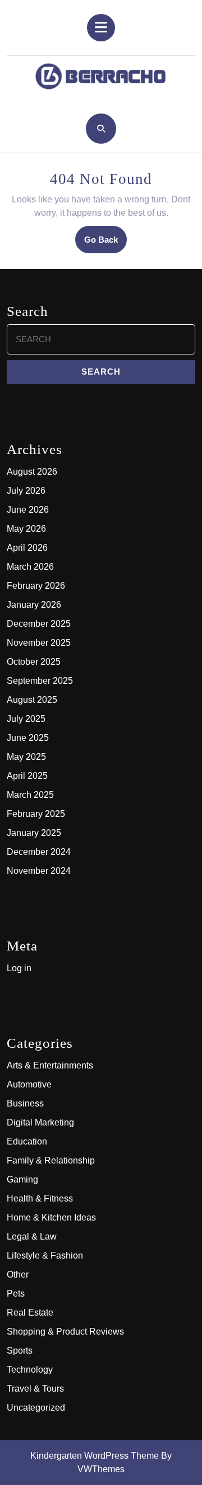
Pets (16, 1293)
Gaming (22, 1179)
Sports (20, 1350)
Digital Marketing (40, 1122)
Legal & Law (32, 1236)
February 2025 (36, 814)
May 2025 (26, 757)
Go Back (105, 243)
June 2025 (28, 737)
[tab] (101, 27)
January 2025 (34, 833)
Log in (19, 968)
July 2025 (26, 718)
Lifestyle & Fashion (45, 1255)
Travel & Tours (35, 1388)
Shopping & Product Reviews (65, 1331)
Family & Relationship (51, 1160)
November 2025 (39, 642)
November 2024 (39, 871)
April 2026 (27, 547)
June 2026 (28, 509)
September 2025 (40, 680)
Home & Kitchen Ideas (51, 1217)
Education (27, 1141)
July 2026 (26, 490)
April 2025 (27, 776)
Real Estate (30, 1312)
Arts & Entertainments (50, 1065)
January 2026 (34, 604)
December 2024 (39, 852)
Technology (30, 1369)
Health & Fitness (40, 1198)
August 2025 (32, 699)
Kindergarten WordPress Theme (94, 1455)
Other (18, 1274)
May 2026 (26, 528)
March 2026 (30, 566)
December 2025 (39, 623)
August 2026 (32, 471)
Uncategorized (36, 1407)
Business (25, 1103)
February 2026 (36, 585)
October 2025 (34, 661)
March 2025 (30, 795)
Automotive (29, 1084)
